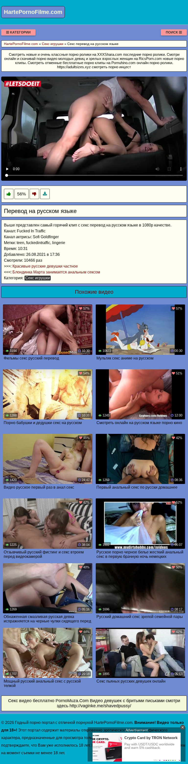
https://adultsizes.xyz (74, 67)
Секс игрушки (37, 278)
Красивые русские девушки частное (45, 266)
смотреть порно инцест (111, 67)
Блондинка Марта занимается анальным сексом (56, 272)
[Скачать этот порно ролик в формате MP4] (45, 194)
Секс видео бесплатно (31, 700)
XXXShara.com (109, 54)
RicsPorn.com (150, 58)
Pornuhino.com (123, 63)
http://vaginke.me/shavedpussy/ (100, 705)
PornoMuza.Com (72, 700)
